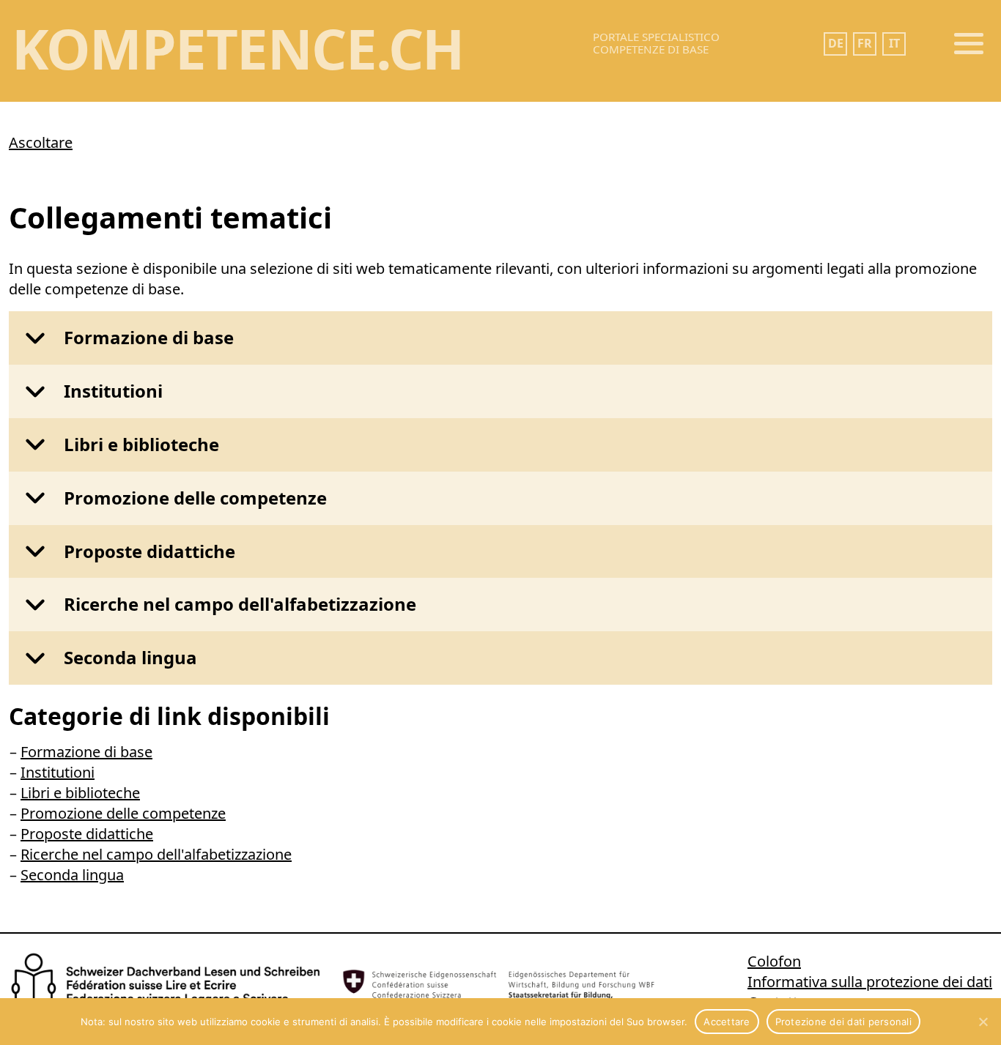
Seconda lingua (130, 657)
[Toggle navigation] (968, 44)
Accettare (726, 1021)
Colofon (774, 961)
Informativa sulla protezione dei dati (869, 982)
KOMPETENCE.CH (238, 48)
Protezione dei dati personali (843, 1021)
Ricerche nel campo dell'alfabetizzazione (240, 604)
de (835, 43)
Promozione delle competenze (195, 498)
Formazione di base (149, 337)
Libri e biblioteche (141, 444)
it (894, 43)
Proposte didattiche (149, 551)
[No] (982, 1021)
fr (864, 43)
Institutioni (113, 391)
